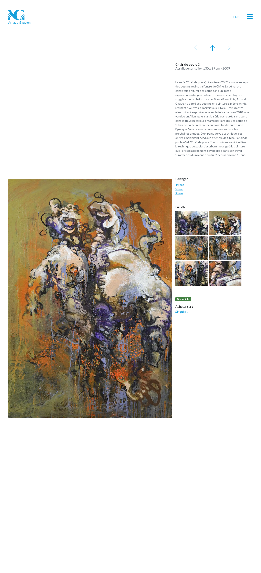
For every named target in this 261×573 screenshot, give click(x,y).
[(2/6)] (225, 223)
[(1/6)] (191, 223)
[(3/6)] (191, 248)
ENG (236, 17)
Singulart (181, 311)
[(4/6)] (225, 248)
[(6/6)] (225, 273)
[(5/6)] (191, 273)
